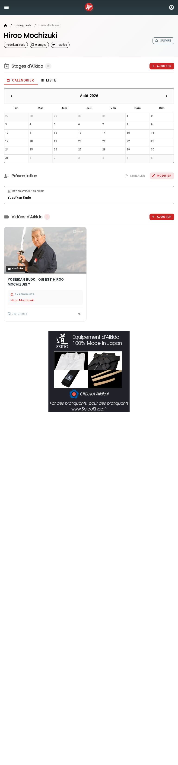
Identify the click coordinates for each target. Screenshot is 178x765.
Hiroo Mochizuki (22, 300)
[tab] (21, 80)
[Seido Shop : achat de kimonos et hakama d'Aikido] (89, 371)
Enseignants (23, 25)
